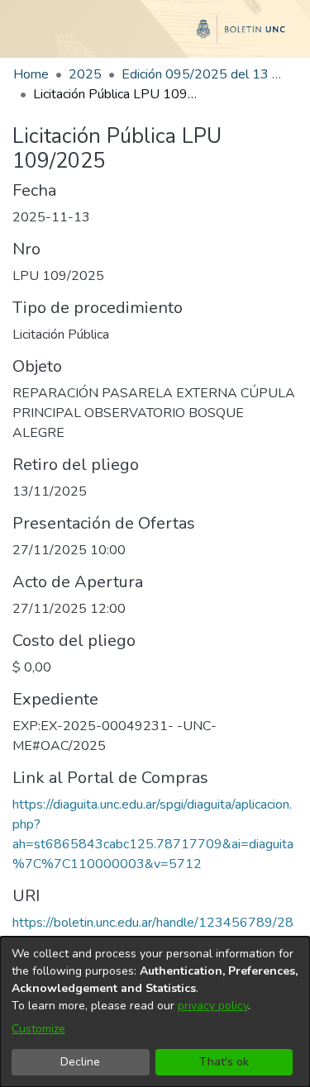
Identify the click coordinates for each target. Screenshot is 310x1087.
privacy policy (213, 1005)
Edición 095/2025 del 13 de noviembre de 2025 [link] (204, 74)
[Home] (155, 35)
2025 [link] (85, 74)
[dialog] (155, 1012)
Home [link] (31, 74)
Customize (38, 1029)
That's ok (224, 1062)
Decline (80, 1062)
